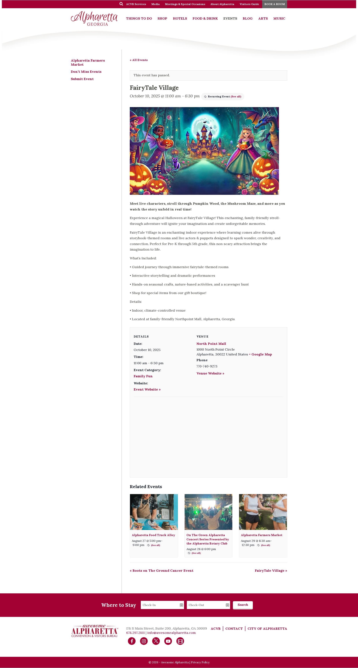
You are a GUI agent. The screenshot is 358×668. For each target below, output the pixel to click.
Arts (263, 18)
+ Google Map (260, 354)
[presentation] (154, 512)
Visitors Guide (249, 4)
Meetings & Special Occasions (185, 4)
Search (243, 605)
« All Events (139, 60)
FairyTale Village (271, 570)
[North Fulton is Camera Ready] (180, 641)
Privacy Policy (200, 662)
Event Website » (147, 389)
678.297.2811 (135, 632)
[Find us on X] (156, 641)
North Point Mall (211, 343)
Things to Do (139, 18)
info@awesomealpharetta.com (171, 632)
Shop (162, 18)
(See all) (236, 96)
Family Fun (143, 376)
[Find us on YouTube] (168, 641)
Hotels (180, 18)
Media (155, 4)
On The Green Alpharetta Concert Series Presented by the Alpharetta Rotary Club (207, 539)
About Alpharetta (222, 4)
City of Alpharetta (267, 628)
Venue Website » (210, 373)
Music (279, 18)
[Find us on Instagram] (144, 641)
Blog (248, 18)
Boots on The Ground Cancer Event (161, 570)
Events (230, 18)
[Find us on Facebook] (131, 641)
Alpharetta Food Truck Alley (153, 535)
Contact (234, 628)
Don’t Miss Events (86, 71)
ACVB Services (136, 4)
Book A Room (274, 4)
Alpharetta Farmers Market (261, 535)
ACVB (216, 628)
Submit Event (82, 79)
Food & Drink (205, 18)
